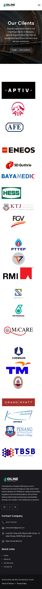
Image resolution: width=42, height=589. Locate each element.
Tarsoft (31, 580)
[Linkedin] (4, 507)
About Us (7, 559)
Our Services (8, 563)
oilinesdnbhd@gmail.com (15, 528)
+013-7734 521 (11, 522)
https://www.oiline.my (14, 541)
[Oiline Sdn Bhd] (9, 5)
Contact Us (8, 567)
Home (14, 50)
